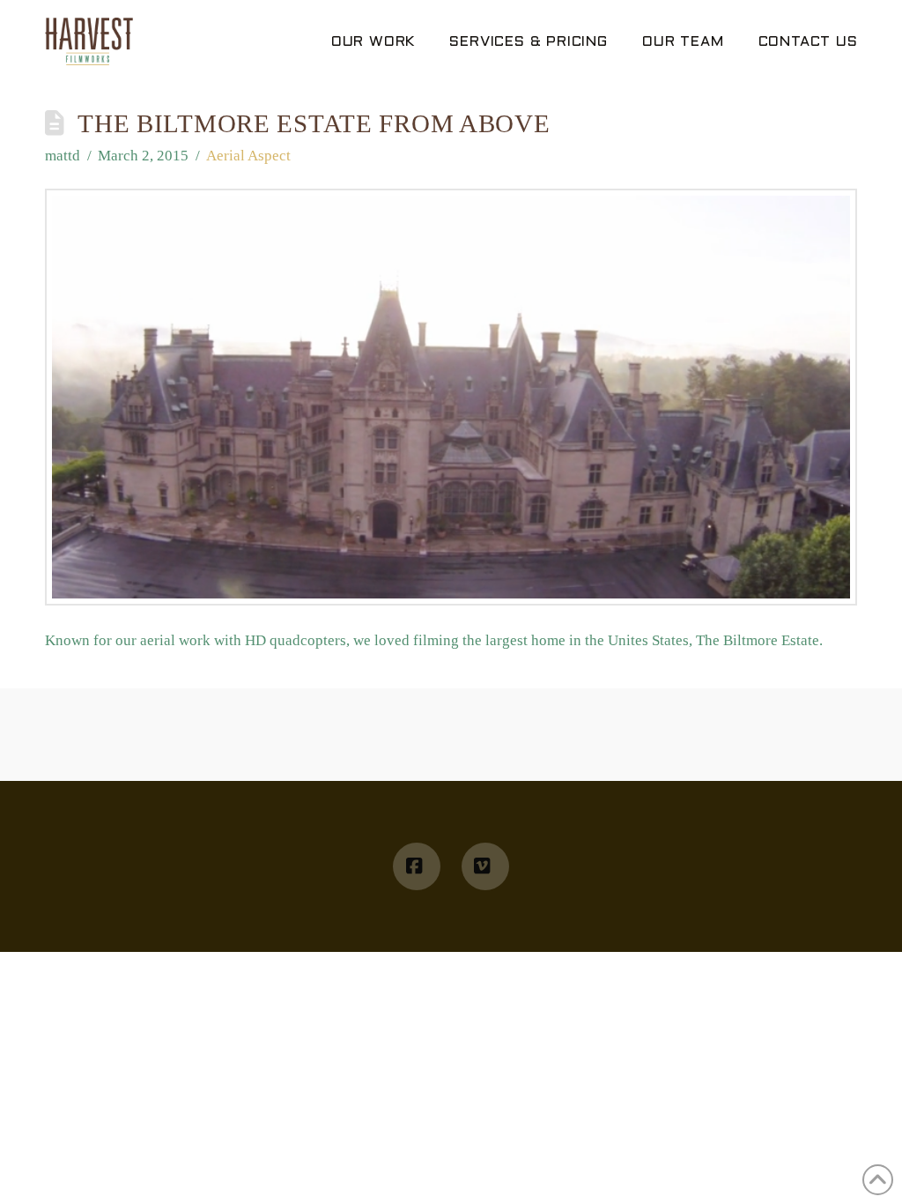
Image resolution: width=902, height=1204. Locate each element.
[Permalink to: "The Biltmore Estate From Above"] (451, 397)
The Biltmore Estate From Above (314, 123)
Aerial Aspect (248, 155)
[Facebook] (416, 866)
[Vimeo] (485, 866)
